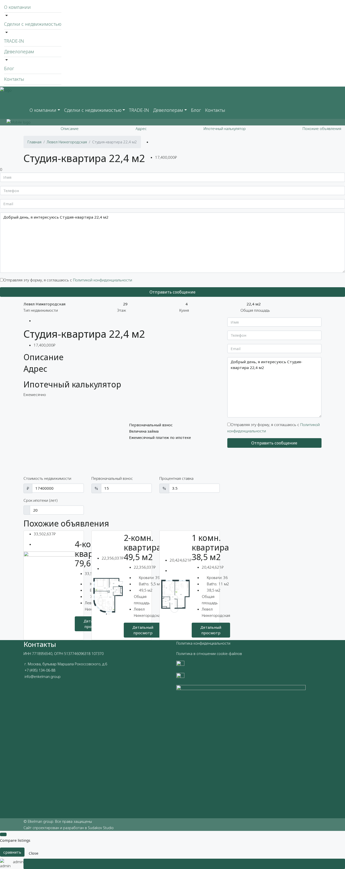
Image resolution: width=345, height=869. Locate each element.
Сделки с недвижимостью (32, 24)
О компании (17, 7)
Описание (70, 128)
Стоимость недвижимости (47, 478)
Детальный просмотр (142, 630)
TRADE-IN (14, 41)
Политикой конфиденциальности (102, 279)
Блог (9, 68)
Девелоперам (19, 51)
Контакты (14, 79)
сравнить (12, 852)
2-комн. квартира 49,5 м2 (142, 547)
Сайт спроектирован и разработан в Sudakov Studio (68, 827)
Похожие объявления (322, 128)
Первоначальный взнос (112, 478)
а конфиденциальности (210, 643)
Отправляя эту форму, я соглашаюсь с (67, 279)
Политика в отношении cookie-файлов (209, 653)
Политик (183, 643)
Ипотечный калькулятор (225, 128)
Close (33, 853)
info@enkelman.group (42, 676)
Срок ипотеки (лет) (40, 500)
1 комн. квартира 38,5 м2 (210, 547)
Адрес (141, 128)
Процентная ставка (176, 478)
